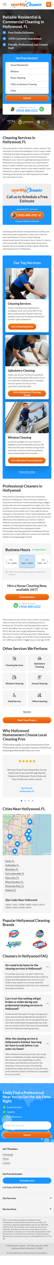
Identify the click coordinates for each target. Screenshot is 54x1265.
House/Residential (19, 65)
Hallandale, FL (12, 865)
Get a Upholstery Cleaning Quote (27, 393)
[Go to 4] (32, 800)
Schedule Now (27, 597)
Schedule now (27, 1180)
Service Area (9, 1209)
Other (13, 90)
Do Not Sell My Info (15, 1253)
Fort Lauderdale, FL (14, 873)
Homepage (8, 1154)
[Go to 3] (29, 800)
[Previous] (6, 561)
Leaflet (48, 854)
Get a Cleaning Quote (22, 326)
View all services (27, 471)
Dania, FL (9, 861)
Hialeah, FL (10, 890)
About (6, 1158)
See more (27, 712)
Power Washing (17, 77)
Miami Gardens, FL (14, 882)
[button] (29, 831)
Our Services (9, 1198)
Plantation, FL (11, 869)
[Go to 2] (25, 800)
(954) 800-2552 (27, 110)
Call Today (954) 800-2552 (15, 1187)
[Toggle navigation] (5, 4)
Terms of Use (29, 1253)
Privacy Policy (41, 1253)
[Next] (47, 561)
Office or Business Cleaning (23, 84)
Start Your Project (27, 720)
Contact (6, 1162)
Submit (27, 98)
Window (14, 71)
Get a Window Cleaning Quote (26, 460)
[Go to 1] (21, 800)
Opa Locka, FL (12, 877)
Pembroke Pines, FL (14, 886)
